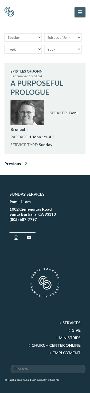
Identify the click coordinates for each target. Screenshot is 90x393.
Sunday (45, 144)
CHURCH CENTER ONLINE (56, 345)
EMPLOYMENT (66, 352)
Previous (12, 163)
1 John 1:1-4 (40, 136)
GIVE (76, 330)
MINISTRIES (69, 337)
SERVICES (71, 322)
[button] (80, 12)
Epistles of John (26, 71)
